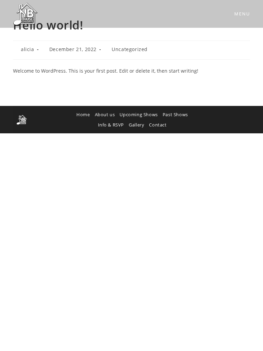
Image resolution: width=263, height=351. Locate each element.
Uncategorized (130, 49)
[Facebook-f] (219, 119)
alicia (27, 49)
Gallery (136, 125)
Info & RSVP (111, 125)
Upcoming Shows (139, 114)
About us (105, 114)
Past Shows (175, 114)
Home (83, 114)
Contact (157, 125)
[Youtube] (238, 119)
